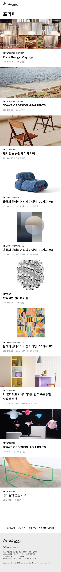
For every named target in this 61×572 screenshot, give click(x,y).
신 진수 (22, 500)
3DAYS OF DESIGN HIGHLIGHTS (24, 447)
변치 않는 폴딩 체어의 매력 (19, 153)
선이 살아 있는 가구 (14, 495)
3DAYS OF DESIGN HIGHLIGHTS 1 (25, 105)
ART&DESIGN (9, 53)
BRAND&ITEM (18, 197)
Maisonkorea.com (28, 403)
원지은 (22, 61)
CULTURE (20, 53)
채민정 (22, 302)
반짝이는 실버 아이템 (15, 298)
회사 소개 (11, 528)
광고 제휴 (21, 528)
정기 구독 (32, 528)
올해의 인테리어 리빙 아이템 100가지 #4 (28, 250)
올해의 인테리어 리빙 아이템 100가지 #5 (28, 202)
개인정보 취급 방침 (46, 528)
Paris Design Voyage (18, 57)
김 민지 (23, 206)
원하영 (22, 110)
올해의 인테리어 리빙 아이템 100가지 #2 (28, 346)
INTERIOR (7, 197)
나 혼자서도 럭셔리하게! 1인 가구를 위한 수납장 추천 (27, 396)
